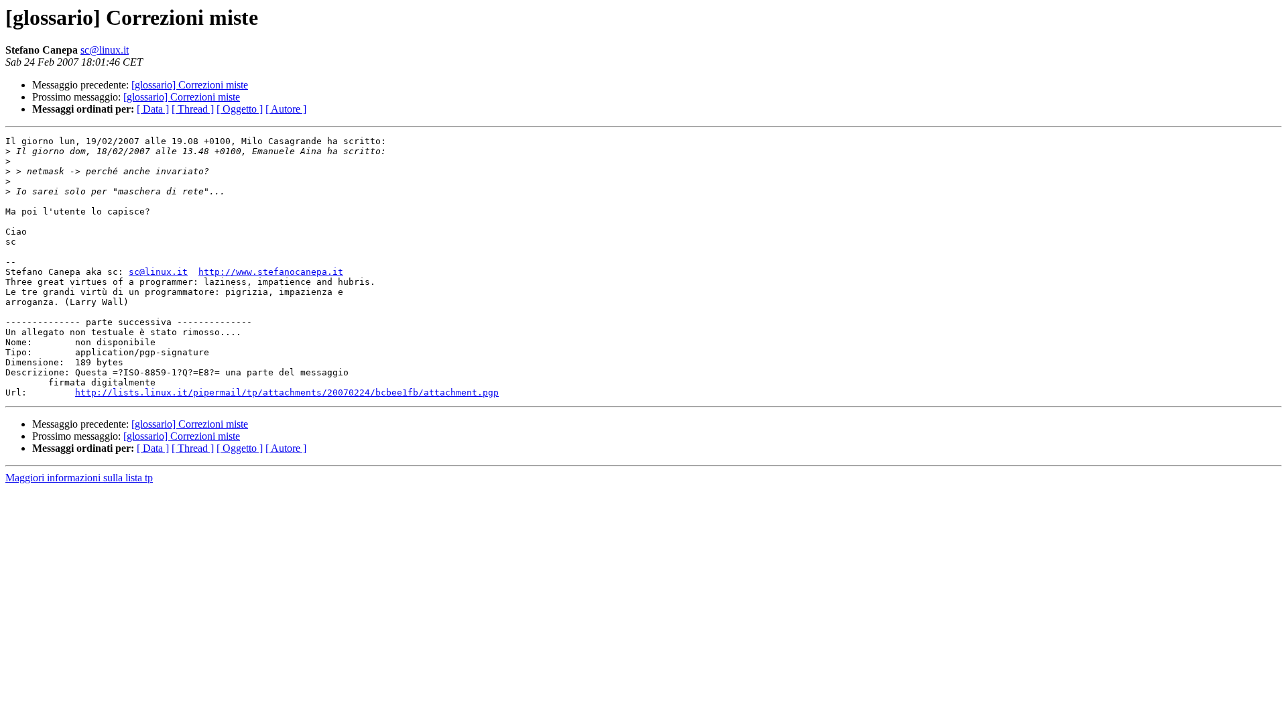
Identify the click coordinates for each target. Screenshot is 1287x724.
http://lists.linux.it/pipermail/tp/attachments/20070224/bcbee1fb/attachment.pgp (287, 392)
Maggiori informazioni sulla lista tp (79, 477)
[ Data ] (153, 109)
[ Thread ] (193, 109)
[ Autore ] (285, 109)
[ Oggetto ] (240, 109)
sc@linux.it (104, 50)
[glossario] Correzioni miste (189, 84)
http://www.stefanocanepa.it (270, 272)
